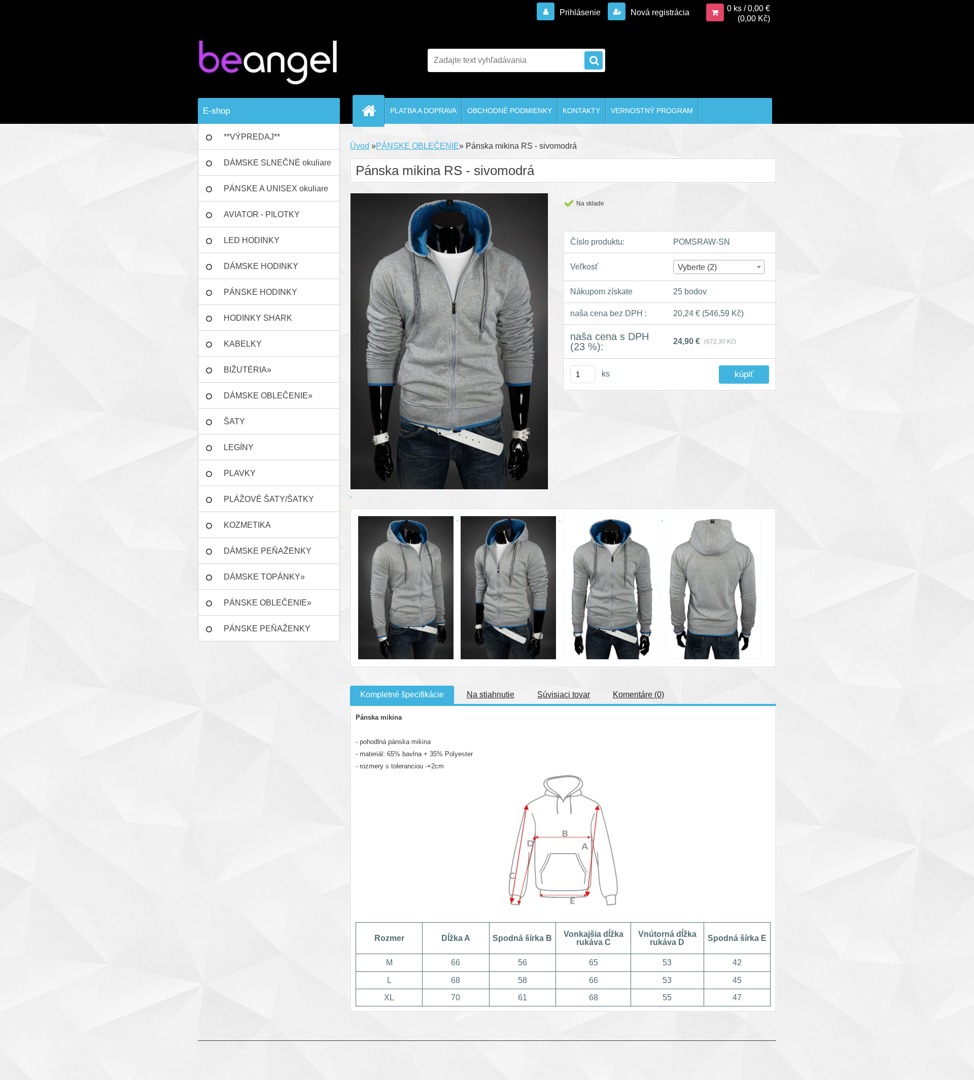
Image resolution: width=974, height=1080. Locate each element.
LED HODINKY (252, 240)
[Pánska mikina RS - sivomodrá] (407, 517)
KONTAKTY (581, 111)
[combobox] (718, 267)
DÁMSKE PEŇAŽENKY (267, 551)
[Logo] (267, 60)
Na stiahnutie (490, 694)
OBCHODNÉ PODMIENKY (509, 111)
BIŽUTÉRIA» (247, 369)
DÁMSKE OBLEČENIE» (268, 395)
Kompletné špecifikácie (402, 694)
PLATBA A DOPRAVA (423, 111)
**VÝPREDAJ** (252, 136)
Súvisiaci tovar (563, 694)
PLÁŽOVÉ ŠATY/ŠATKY (269, 499)
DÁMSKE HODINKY (261, 266)
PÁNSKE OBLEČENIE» (267, 602)
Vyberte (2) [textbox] (697, 267)
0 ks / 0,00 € (748, 8)
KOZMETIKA (247, 525)
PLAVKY (240, 473)
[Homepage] (373, 110)
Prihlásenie (580, 12)
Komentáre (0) (638, 694)
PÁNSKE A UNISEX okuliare (276, 188)
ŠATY (234, 421)
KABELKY (243, 344)
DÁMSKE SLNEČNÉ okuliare (277, 162)
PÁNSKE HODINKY (260, 292)
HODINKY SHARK (258, 318)
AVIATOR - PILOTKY (262, 214)
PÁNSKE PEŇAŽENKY (267, 628)
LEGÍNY (239, 447)
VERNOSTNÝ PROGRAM (652, 111)
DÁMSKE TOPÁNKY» (264, 576)
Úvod (359, 146)
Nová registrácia (659, 12)
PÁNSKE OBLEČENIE (417, 146)
